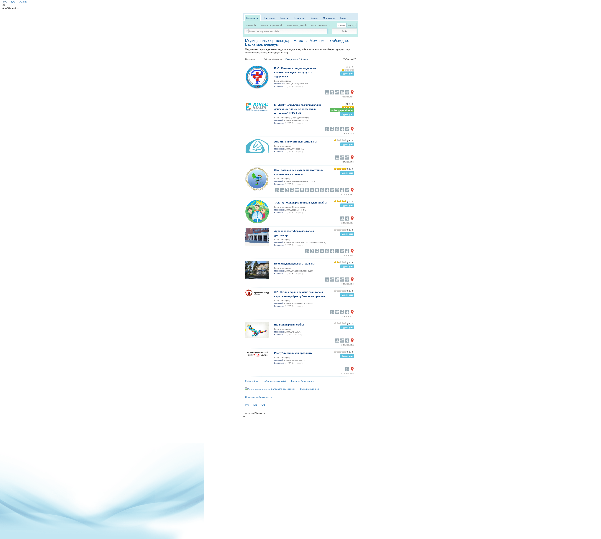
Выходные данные (309, 388)
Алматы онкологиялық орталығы (295, 141)
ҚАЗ (13, 1)
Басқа (343, 17)
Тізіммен (341, 25)
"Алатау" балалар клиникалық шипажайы (300, 202)
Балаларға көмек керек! (282, 388)
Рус (247, 404)
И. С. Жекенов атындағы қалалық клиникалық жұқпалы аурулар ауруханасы (295, 72)
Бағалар (284, 17)
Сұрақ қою (347, 73)
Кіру (25, 1)
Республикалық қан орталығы (293, 353)
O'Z (20, 1)
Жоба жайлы (251, 380)
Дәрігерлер (269, 17)
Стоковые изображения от (258, 396)
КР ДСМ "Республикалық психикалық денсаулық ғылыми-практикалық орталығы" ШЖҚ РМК (297, 109)
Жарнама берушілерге (302, 380)
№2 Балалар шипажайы (289, 324)
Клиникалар (252, 17)
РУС (5, 1)
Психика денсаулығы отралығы (294, 263)
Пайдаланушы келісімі (274, 380)
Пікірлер (314, 17)
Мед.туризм (329, 17)
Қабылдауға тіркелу (342, 110)
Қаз (255, 404)
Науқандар (299, 17)
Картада (352, 25)
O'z (263, 404)
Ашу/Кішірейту (10, 8)
